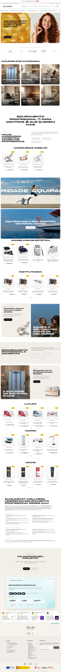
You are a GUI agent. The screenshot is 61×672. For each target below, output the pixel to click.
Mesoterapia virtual (49, 79)
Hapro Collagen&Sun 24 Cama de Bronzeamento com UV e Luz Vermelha (8, 450)
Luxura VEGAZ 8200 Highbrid (37, 422)
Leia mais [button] (9, 620)
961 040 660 (34, 568)
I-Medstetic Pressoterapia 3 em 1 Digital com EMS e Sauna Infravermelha (53, 260)
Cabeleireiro (41, 6)
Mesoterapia (35, 6)
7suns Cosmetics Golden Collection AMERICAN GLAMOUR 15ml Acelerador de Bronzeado (23, 482)
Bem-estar (47, 6)
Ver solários (37, 381)
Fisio (51, 6)
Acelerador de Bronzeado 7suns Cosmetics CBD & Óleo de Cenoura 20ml (8, 482)
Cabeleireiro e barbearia (11, 100)
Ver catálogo (30, 227)
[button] (55, 6)
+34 (10, 646)
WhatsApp (26, 568)
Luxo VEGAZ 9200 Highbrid (52, 422)
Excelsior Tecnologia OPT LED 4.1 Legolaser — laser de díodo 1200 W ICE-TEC (8, 260)
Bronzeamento (24, 6)
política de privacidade (46, 649)
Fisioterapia (48, 101)
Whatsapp (8, 648)
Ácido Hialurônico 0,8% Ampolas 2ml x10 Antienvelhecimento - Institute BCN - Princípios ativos (38, 292)
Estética (29, 6)
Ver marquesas (8, 319)
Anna (56, 612)
